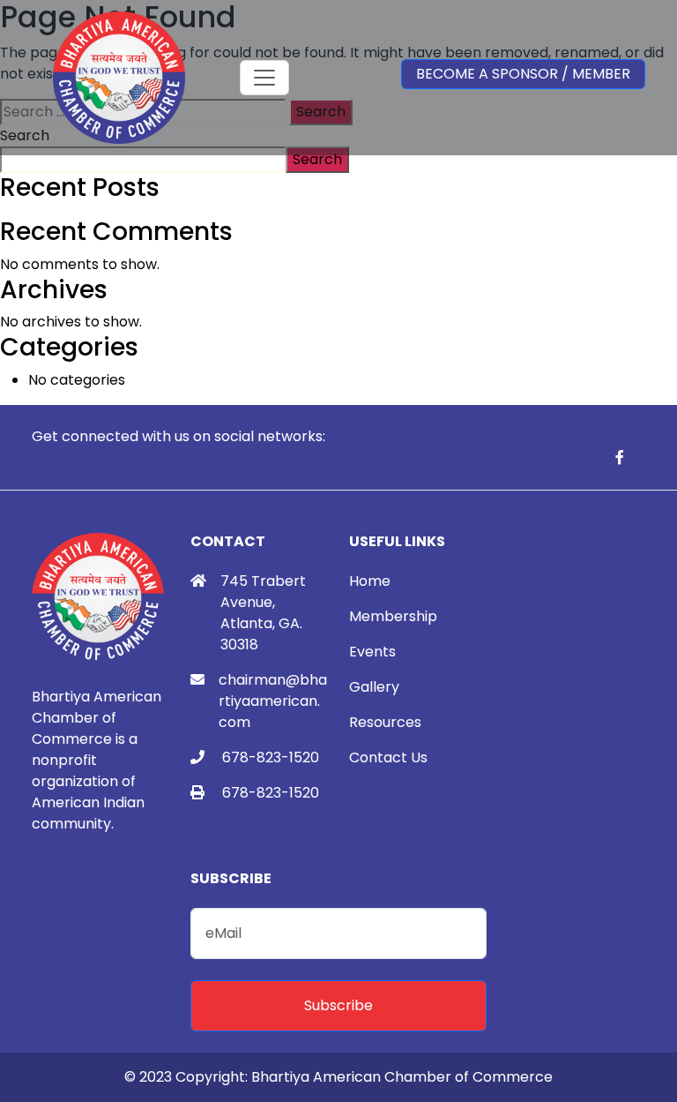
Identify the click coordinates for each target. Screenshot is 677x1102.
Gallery (374, 687)
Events (372, 651)
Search (317, 159)
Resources (385, 722)
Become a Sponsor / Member (523, 74)
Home (370, 581)
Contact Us (388, 757)
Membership (393, 616)
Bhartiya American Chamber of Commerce (402, 1077)
